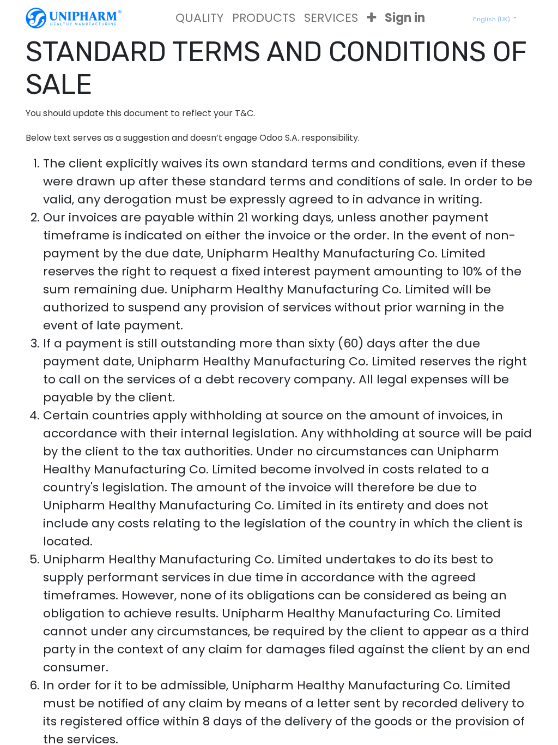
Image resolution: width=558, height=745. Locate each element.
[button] (371, 17)
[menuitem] (199, 17)
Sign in (405, 17)
